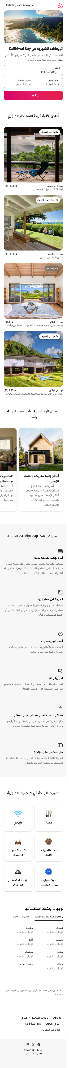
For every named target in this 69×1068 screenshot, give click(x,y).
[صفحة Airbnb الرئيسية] (60, 5)
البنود (27, 1053)
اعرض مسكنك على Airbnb (20, 5)
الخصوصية (37, 1053)
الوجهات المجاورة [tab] (21, 916)
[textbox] (48, 85)
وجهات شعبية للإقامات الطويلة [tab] (48, 916)
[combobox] (33, 72)
